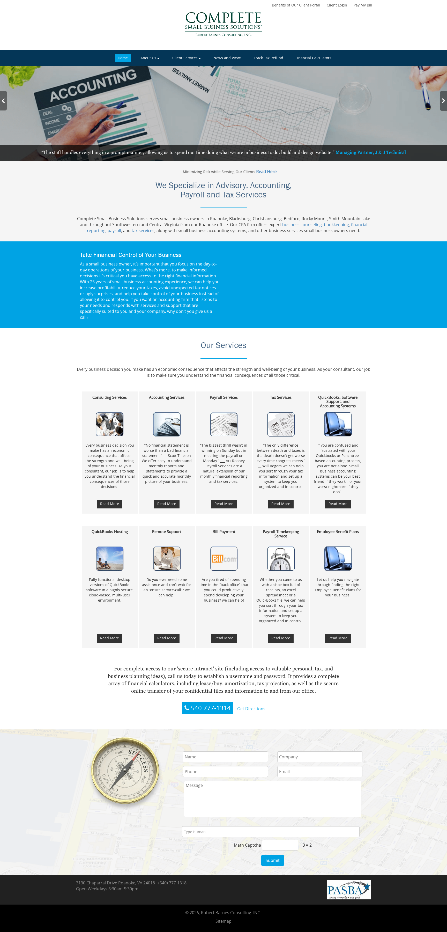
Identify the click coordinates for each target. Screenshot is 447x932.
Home (123, 57)
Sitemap (223, 921)
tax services (143, 230)
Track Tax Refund (268, 57)
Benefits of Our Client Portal (296, 5)
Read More (109, 503)
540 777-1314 (210, 708)
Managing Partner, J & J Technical (371, 152)
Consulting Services (109, 397)
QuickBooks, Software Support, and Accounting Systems (337, 401)
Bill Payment (224, 531)
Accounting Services (166, 397)
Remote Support (166, 531)
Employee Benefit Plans (338, 531)
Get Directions (251, 709)
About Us (148, 57)
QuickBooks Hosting (110, 531)
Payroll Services (224, 397)
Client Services (185, 57)
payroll (114, 230)
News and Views (227, 57)
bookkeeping (336, 224)
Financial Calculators (313, 57)
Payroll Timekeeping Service (281, 533)
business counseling (302, 224)
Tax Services (281, 397)
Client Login (337, 5)
